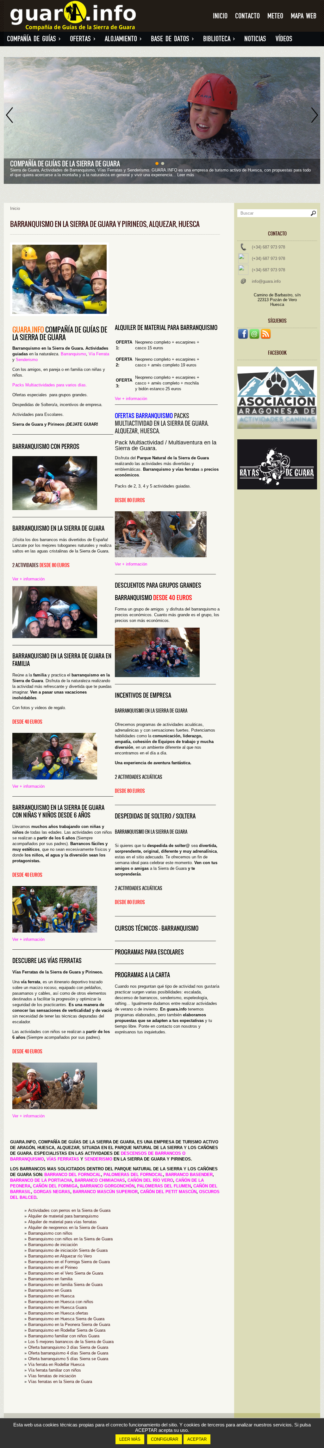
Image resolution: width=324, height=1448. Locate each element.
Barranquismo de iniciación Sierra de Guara (68, 1250)
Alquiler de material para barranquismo (63, 1216)
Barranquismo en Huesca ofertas (58, 1313)
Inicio (220, 16)
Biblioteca (219, 39)
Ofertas (82, 39)
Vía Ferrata (99, 354)
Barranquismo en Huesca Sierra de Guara (66, 1318)
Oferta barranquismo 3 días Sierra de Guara (68, 1347)
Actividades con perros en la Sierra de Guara (69, 1210)
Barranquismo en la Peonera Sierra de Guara (69, 1324)
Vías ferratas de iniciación (52, 1376)
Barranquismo (73, 354)
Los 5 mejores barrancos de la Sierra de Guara (71, 1341)
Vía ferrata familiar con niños (54, 1370)
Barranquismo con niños (50, 1233)
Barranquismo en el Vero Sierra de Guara (65, 1273)
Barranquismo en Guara (50, 1290)
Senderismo (27, 359)
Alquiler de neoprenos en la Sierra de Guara (68, 1227)
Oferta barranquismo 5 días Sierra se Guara (68, 1358)
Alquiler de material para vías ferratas (62, 1221)
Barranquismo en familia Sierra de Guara (65, 1284)
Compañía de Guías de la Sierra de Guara (65, 164)
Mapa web (303, 16)
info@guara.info (266, 281)
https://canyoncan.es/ (277, 422)
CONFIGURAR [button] (164, 1439)
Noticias (255, 39)
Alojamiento (123, 39)
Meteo (275, 16)
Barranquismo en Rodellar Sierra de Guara (66, 1330)
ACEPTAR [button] (197, 1439)
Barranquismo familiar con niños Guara (63, 1336)
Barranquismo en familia (50, 1279)
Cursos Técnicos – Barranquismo (156, 928)
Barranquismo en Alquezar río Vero (60, 1256)
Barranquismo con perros (45, 446)
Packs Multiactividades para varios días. (49, 385)
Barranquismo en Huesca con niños (60, 1301)
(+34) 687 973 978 (268, 247)
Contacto (247, 16)
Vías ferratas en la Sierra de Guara (60, 1381)
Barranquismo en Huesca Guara (57, 1307)
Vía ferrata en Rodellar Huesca (56, 1364)
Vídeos (284, 39)
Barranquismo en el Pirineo (53, 1267)
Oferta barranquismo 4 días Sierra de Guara (68, 1353)
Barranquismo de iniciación (53, 1244)
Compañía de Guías (33, 39)
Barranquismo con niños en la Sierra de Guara (70, 1239)
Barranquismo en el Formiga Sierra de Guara (69, 1261)
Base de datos (172, 39)
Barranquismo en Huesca (51, 1296)
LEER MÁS (129, 1439)
